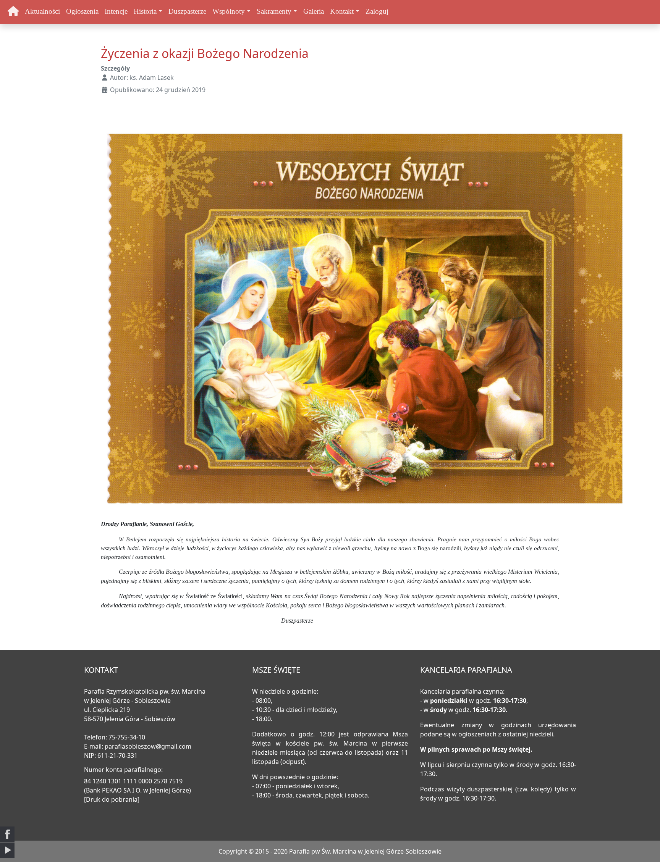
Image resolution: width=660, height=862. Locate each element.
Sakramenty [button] (274, 11)
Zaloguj (377, 11)
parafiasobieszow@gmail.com (148, 746)
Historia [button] (145, 11)
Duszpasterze (187, 11)
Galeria (313, 11)
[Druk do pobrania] (111, 799)
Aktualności (42, 11)
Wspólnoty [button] (228, 11)
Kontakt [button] (342, 11)
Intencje (116, 11)
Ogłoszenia (82, 11)
